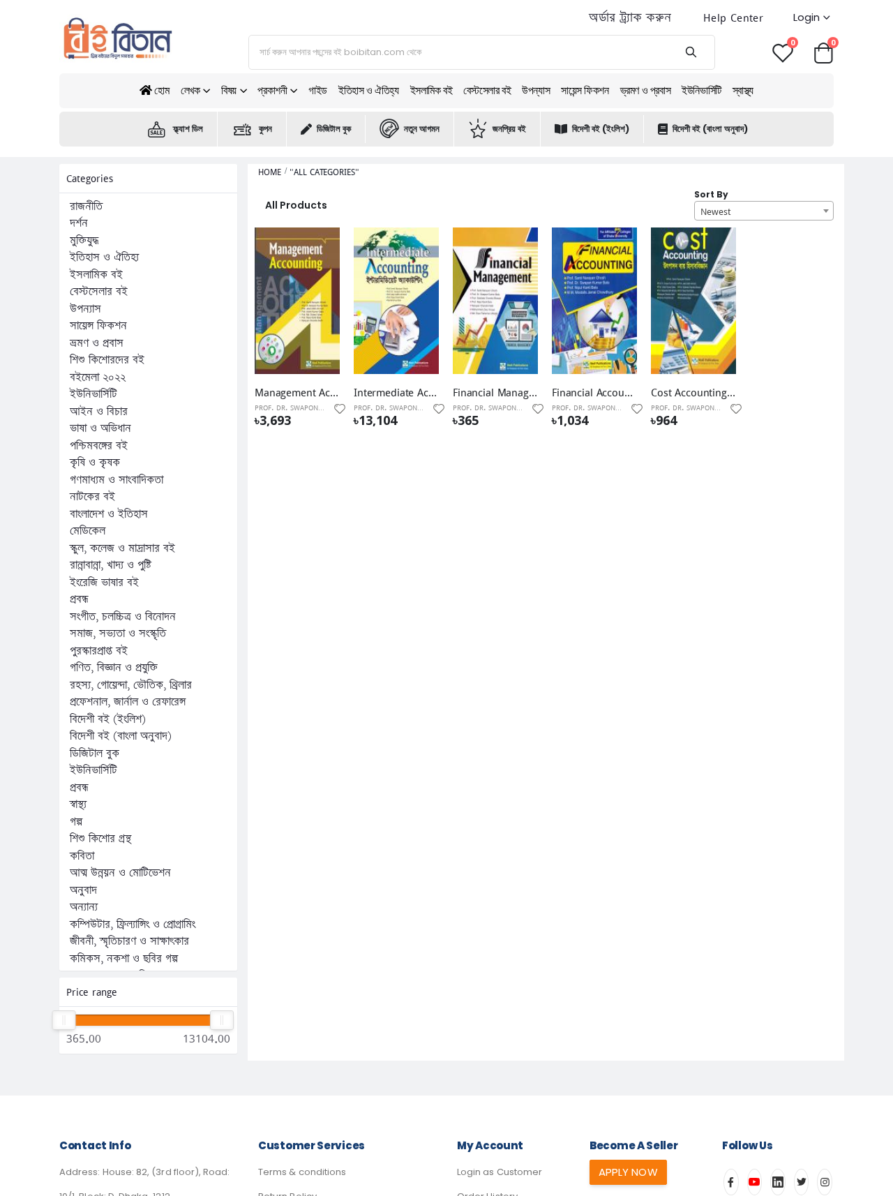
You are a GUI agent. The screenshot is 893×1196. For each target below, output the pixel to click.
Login (806, 17)
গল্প (76, 822)
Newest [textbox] (715, 211)
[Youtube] (755, 1182)
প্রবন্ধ (79, 599)
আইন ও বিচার (99, 412)
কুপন (265, 128)
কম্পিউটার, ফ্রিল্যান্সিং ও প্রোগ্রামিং (132, 925)
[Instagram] (824, 1182)
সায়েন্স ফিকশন (584, 90)
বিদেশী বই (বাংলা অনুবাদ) (710, 128)
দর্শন (79, 223)
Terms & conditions (302, 1172)
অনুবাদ (83, 890)
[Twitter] (801, 1182)
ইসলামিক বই (431, 90)
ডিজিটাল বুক (334, 128)
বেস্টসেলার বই (487, 90)
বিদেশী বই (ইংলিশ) (600, 128)
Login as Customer (499, 1172)
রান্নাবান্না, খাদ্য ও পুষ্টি (110, 565)
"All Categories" (324, 172)
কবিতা (82, 856)
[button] (823, 52)
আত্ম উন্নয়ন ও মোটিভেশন (120, 873)
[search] (690, 52)
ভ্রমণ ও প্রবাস (645, 90)
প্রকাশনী (272, 90)
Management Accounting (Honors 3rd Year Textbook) (297, 392)
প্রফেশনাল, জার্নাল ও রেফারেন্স (128, 702)
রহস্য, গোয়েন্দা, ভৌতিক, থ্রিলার (131, 685)
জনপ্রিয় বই (509, 128)
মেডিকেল (87, 531)
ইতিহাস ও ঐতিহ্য (368, 90)
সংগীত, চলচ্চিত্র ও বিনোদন (123, 617)
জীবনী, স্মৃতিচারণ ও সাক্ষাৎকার (129, 941)
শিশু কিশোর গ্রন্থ (100, 839)
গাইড (317, 90)
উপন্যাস (536, 90)
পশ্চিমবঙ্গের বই (99, 446)
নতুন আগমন (422, 128)
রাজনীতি (86, 207)
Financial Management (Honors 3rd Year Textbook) (495, 392)
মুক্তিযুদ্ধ (84, 241)
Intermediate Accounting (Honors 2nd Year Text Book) (396, 392)
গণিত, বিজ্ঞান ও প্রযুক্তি (114, 668)
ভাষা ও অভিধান (100, 428)
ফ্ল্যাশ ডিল (188, 128)
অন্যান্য (84, 907)
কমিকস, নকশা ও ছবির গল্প (124, 959)
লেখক (190, 90)
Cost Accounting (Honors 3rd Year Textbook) (693, 392)
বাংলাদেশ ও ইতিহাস (109, 514)
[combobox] (764, 210)
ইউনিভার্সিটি (701, 90)
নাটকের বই (92, 497)
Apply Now (628, 1172)
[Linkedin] (778, 1182)
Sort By (711, 194)
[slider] (63, 1020)
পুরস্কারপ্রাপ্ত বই (99, 651)
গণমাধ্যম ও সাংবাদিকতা (116, 480)
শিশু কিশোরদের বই (107, 360)
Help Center (733, 18)
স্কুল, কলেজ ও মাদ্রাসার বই (122, 548)
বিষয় (229, 90)
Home (269, 172)
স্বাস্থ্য (743, 90)
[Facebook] (731, 1182)
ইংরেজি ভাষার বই (104, 583)
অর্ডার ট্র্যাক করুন (630, 18)
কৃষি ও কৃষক (95, 463)
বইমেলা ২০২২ (98, 377)
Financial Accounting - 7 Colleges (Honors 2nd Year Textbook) (594, 392)
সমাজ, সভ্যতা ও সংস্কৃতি (118, 634)
